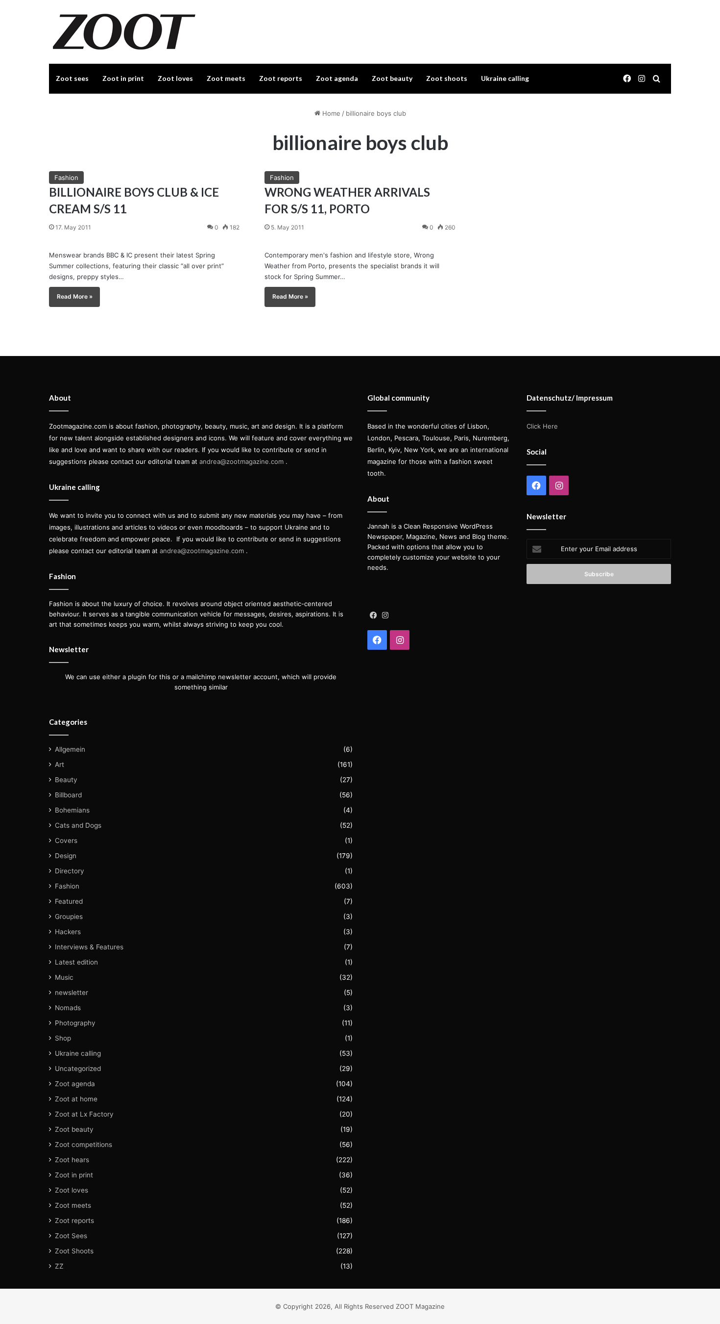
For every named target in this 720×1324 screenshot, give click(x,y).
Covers (66, 840)
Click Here (542, 426)
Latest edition (76, 962)
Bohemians (72, 810)
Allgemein (70, 749)
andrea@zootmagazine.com (241, 461)
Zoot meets (226, 78)
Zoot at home (76, 1099)
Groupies (69, 916)
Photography (75, 1023)
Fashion (66, 177)
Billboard (68, 795)
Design (65, 856)
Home (330, 113)
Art (59, 764)
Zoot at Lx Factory (84, 1114)
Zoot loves (175, 78)
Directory (69, 871)
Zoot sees (72, 78)
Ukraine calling (505, 78)
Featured (69, 901)
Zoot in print (123, 78)
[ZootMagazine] (124, 32)
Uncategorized (78, 1068)
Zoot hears (72, 1160)
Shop (63, 1038)
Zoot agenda (337, 78)
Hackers (68, 932)
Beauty (66, 780)
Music (64, 977)
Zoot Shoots (74, 1251)
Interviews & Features (89, 947)
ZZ (59, 1266)
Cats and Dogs (78, 825)
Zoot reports (280, 78)
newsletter (71, 992)
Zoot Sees (71, 1236)
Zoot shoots (446, 78)
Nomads (68, 1008)
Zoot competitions (83, 1144)
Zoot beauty (392, 78)
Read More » (75, 296)
